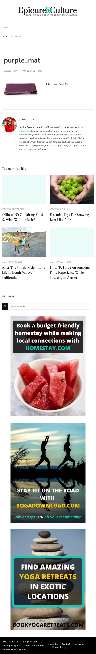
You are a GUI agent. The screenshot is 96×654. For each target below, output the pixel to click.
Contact (66, 643)
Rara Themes (23, 645)
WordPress (7, 649)
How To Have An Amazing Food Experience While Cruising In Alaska (70, 272)
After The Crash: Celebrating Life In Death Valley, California (23, 272)
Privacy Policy (21, 649)
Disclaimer (79, 643)
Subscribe (53, 643)
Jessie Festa (11, 71)
